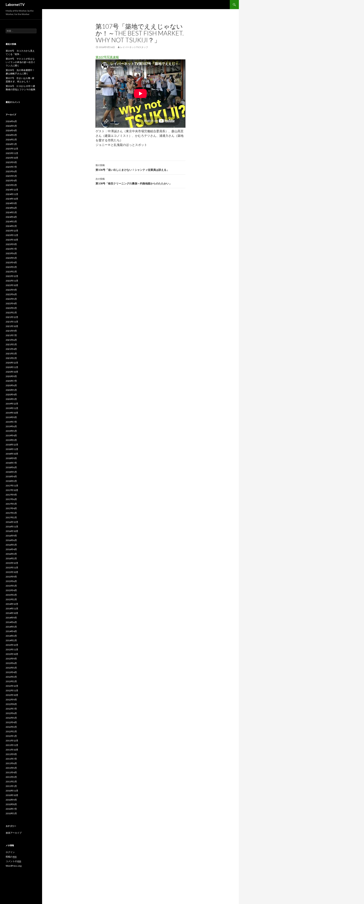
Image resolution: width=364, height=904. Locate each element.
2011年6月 (11, 763)
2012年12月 (12, 685)
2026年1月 (11, 144)
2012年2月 (11, 731)
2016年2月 (11, 558)
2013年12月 (12, 645)
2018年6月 (11, 467)
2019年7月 (11, 421)
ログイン (10, 852)
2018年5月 (11, 471)
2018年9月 (11, 458)
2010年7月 (11, 808)
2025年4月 (11, 180)
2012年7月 (11, 708)
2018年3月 (11, 481)
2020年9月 (11, 376)
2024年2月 (11, 226)
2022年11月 (12, 280)
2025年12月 (12, 148)
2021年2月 (11, 358)
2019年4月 (11, 435)
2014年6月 (11, 622)
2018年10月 (12, 453)
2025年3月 (11, 185)
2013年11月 (12, 649)
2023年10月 (12, 239)
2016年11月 (12, 526)
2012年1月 (11, 736)
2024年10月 (12, 198)
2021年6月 (11, 339)
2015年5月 (11, 585)
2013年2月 (11, 681)
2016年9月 (11, 535)
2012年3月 (11, 726)
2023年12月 (12, 230)
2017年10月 (12, 490)
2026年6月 (11, 121)
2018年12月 (12, 444)
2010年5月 (11, 813)
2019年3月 (11, 440)
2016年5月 (11, 544)
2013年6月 (11, 663)
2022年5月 (11, 298)
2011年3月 (11, 777)
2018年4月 (11, 476)
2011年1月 (11, 786)
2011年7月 (11, 758)
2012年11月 (12, 690)
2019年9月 (11, 417)
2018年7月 (11, 462)
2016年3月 (11, 553)
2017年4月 (11, 508)
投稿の (11, 856)
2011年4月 (11, 772)
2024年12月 (12, 189)
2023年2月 (11, 271)
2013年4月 (11, 672)
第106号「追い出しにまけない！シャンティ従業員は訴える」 (132, 167)
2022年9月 (11, 289)
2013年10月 (12, 654)
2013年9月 (11, 658)
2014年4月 (11, 631)
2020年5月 (11, 390)
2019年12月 (12, 403)
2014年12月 (12, 604)
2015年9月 (11, 576)
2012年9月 (11, 699)
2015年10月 (12, 572)
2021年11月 (12, 321)
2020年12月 (12, 362)
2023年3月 (11, 267)
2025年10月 (12, 157)
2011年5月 (11, 767)
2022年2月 (11, 312)
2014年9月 (11, 617)
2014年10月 (12, 613)
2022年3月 (11, 308)
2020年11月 (12, 367)
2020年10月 (12, 371)
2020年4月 (11, 394)
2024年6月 (11, 207)
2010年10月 (12, 795)
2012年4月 (11, 722)
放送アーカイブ (14, 832)
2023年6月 (11, 253)
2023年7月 (11, 248)
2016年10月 (12, 531)
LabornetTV (15, 4)
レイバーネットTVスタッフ (134, 47)
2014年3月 (11, 635)
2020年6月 (11, 385)
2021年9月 (11, 330)
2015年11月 (12, 567)
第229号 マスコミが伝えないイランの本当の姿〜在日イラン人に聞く (20, 62)
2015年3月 (11, 594)
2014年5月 (11, 626)
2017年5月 (11, 503)
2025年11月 (12, 153)
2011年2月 (11, 781)
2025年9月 (11, 162)
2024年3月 (11, 221)
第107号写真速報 (107, 57)
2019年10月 (12, 412)
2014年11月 (12, 608)
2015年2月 (11, 599)
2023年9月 (11, 244)
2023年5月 (11, 257)
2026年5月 (11, 125)
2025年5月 (11, 176)
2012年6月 (11, 713)
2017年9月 (11, 494)
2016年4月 (11, 549)
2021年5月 (11, 344)
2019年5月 (11, 431)
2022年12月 (12, 276)
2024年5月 (11, 212)
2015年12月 (12, 563)
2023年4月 (11, 262)
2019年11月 (12, 408)
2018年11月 (12, 449)
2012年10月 (12, 695)
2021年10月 (12, 326)
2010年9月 (11, 799)
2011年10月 (12, 749)
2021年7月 (11, 335)
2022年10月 (12, 285)
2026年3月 (11, 135)
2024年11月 (12, 194)
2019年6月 (11, 426)
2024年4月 (11, 217)
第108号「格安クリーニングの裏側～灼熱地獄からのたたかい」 (134, 181)
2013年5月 (11, 667)
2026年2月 (11, 139)
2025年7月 (11, 166)
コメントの (13, 861)
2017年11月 (12, 485)
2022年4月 (11, 303)
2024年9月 (11, 203)
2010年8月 (11, 804)
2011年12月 (12, 740)
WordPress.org (13, 865)
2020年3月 (11, 399)
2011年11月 (12, 745)
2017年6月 (11, 499)
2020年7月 (11, 380)
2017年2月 (11, 517)
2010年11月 (12, 790)
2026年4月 (11, 130)
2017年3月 (11, 512)
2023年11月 (12, 235)
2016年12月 (12, 522)
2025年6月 (11, 171)
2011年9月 (11, 754)
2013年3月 (11, 676)
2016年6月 (11, 540)
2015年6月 (11, 581)
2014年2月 (11, 640)
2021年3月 (11, 353)
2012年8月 (11, 704)
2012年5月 (11, 717)
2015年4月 (11, 590)
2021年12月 (12, 317)
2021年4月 (11, 349)
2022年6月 (11, 294)
